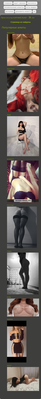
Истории (9, 11)
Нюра (9, 251)
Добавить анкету (23, 11)
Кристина (11, 33)
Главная (8, 3)
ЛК (34, 11)
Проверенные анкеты (14, 7)
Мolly (9, 297)
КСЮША (10, 159)
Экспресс (32, 3)
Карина (10, 319)
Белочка (10, 205)
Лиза (9, 115)
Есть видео (31, 7)
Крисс (9, 365)
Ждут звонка (20, 3)
